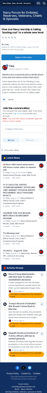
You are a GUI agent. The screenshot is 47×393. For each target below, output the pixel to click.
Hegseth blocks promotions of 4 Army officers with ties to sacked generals (23, 336)
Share (11, 140)
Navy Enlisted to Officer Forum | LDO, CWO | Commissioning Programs (18, 200)
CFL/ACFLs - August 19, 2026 (15, 251)
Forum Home (23, 384)
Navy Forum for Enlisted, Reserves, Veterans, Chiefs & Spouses (22, 16)
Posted (18, 69)
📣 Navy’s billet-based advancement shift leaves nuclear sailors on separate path (19, 167)
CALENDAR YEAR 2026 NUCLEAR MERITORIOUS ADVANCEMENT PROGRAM (17, 215)
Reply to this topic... (15, 129)
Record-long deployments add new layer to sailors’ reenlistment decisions (21, 277)
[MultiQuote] (4, 99)
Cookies (36, 373)
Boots (17, 389)
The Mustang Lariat (11, 233)
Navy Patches (26, 389)
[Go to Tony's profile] (4, 67)
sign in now (18, 113)
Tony (6, 44)
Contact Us (26, 373)
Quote (10, 99)
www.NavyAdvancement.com (23, 387)
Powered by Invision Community (23, 379)
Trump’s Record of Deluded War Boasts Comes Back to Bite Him (22, 306)
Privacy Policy (13, 373)
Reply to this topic (23, 57)
